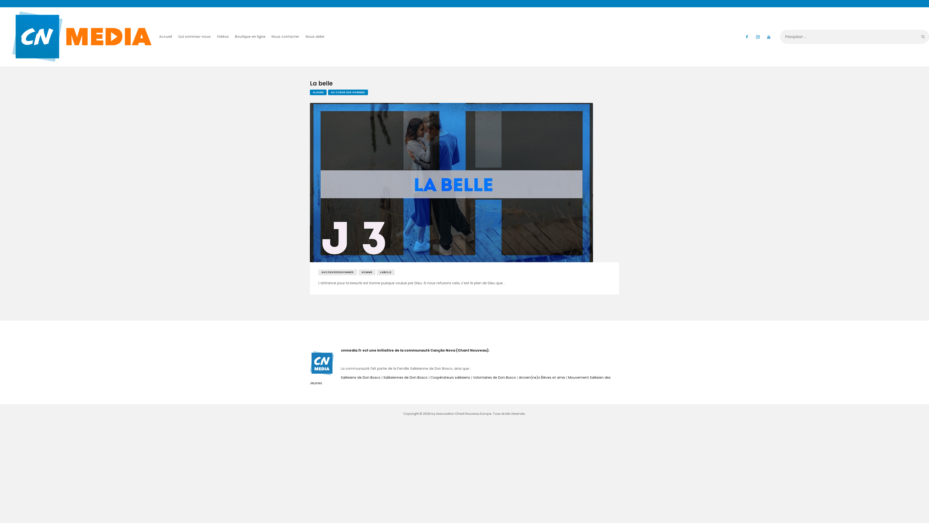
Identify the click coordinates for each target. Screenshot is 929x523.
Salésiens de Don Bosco (361, 377)
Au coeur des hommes (348, 92)
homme (367, 272)
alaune (318, 92)
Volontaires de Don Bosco (494, 377)
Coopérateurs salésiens (450, 377)
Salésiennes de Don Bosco (405, 377)
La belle (321, 83)
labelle (385, 272)
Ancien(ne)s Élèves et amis (542, 377)
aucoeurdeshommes (338, 272)
